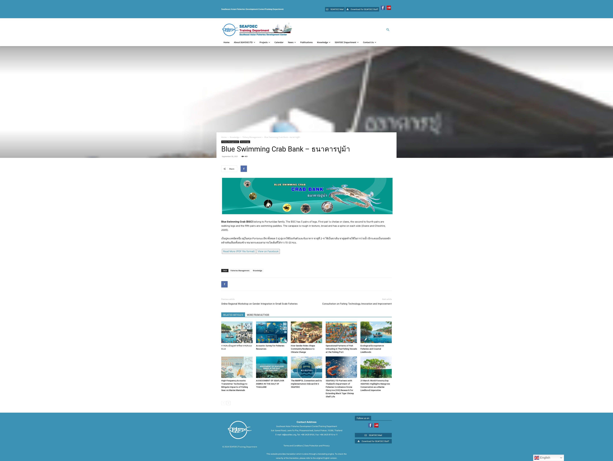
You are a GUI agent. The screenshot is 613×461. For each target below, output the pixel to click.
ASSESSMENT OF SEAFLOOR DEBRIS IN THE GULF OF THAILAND (270, 383)
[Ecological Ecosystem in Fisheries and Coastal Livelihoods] (376, 332)
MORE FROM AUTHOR (258, 315)
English (544, 457)
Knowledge (234, 137)
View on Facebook (268, 251)
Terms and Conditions (293, 445)
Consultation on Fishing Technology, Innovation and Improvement (357, 303)
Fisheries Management (240, 270)
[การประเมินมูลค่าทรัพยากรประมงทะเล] (237, 332)
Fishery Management (251, 137)
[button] (388, 30)
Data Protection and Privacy (317, 445)
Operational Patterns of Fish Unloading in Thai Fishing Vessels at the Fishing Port (341, 348)
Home (224, 137)
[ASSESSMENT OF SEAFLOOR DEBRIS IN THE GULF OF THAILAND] (271, 367)
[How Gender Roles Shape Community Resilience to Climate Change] (306, 332)
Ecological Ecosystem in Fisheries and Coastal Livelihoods (372, 348)
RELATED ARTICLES (233, 315)
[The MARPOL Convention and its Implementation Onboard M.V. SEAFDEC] (306, 367)
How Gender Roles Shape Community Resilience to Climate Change (303, 348)
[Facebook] (244, 169)
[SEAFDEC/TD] (257, 30)
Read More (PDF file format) (239, 251)
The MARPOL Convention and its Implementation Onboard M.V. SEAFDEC (306, 383)
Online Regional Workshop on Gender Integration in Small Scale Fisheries (259, 303)
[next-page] (228, 403)
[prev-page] (223, 403)
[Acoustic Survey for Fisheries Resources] (271, 332)
